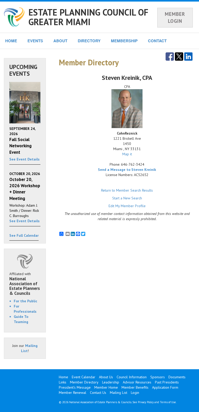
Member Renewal (72, 392)
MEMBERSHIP (124, 41)
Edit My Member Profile (127, 206)
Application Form (165, 387)
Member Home (106, 387)
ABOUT (60, 41)
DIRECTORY (89, 41)
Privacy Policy (146, 402)
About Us (106, 377)
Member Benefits (135, 387)
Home (63, 377)
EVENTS (35, 41)
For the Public (25, 301)
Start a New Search (127, 198)
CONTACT (157, 41)
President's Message (75, 387)
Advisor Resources (137, 382)
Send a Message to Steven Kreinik (127, 169)
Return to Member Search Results (127, 190)
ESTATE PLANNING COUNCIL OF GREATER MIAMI (88, 16)
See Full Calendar (24, 235)
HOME (11, 41)
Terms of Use (168, 402)
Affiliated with (24, 283)
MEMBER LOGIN (175, 17)
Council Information (132, 377)
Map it (127, 154)
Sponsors (157, 377)
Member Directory (84, 382)
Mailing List (118, 392)
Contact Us (98, 392)
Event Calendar (83, 377)
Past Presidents (167, 382)
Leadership (110, 382)
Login (135, 392)
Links (62, 382)
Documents (177, 377)
